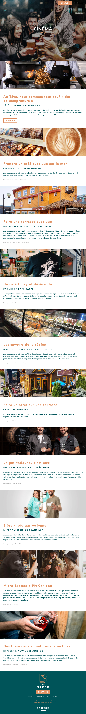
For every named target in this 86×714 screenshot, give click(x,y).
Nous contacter (52, 697)
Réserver (65, 3)
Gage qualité (40, 697)
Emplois (30, 697)
